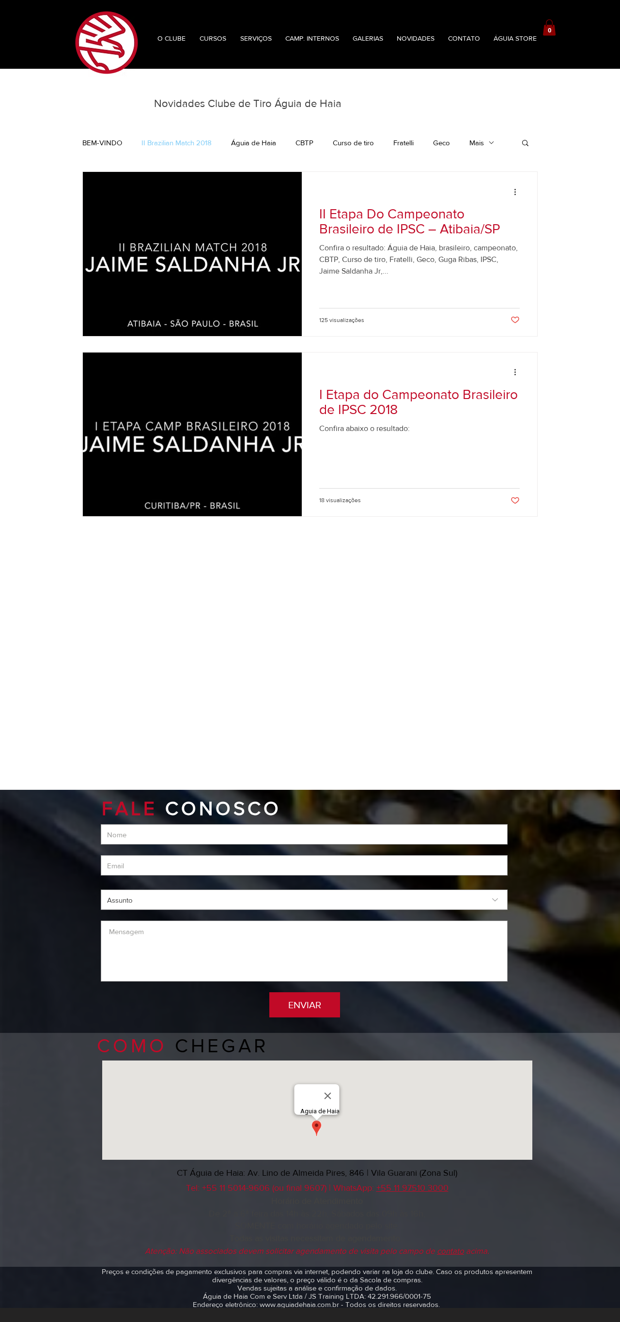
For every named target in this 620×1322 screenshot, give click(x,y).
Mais (476, 142)
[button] (549, 27)
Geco (441, 142)
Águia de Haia (253, 142)
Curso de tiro (353, 142)
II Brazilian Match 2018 (176, 142)
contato (450, 1250)
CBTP (304, 142)
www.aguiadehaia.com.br (299, 1304)
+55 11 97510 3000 (412, 1188)
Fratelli (403, 142)
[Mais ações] (518, 192)
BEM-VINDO (102, 142)
